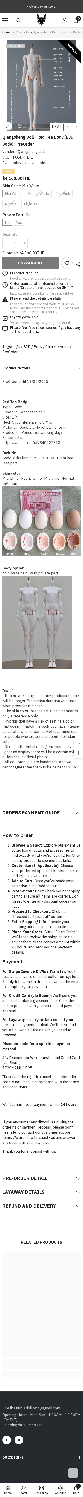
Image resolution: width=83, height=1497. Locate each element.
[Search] (18, 20)
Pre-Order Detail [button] (24, 1178)
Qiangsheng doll (31, 151)
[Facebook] (6, 1440)
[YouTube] (19, 1440)
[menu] (5, 20)
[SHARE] (77, 264)
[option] (41, 85)
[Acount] (64, 20)
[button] (68, 127)
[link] (67, 263)
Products (22, 32)
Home (6, 32)
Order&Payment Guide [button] (31, 812)
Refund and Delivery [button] (29, 1206)
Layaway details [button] (23, 1192)
